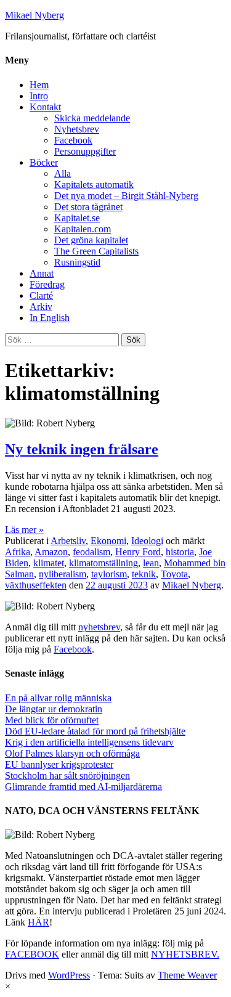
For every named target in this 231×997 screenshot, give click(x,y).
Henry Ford (138, 552)
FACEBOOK (32, 954)
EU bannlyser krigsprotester (59, 764)
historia (180, 552)
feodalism (91, 552)
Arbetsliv (68, 540)
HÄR (38, 922)
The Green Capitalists (96, 251)
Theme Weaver (187, 975)
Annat (42, 273)
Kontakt (45, 107)
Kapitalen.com (82, 229)
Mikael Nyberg (34, 15)
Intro (39, 96)
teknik (144, 574)
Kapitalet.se (77, 218)
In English (50, 317)
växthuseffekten (36, 585)
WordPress (69, 975)
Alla (62, 173)
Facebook (73, 140)
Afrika (17, 552)
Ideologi (147, 540)
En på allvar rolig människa (58, 698)
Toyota (174, 574)
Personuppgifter (85, 151)
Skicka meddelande (92, 118)
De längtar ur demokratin (53, 709)
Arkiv (41, 306)
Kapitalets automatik (94, 184)
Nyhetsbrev (76, 129)
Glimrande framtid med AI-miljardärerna (83, 786)
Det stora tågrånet (88, 206)
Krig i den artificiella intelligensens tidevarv (89, 742)
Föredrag (47, 284)
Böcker (44, 162)
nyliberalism (62, 574)
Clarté (41, 295)
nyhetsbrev (99, 627)
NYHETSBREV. (185, 954)
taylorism (109, 574)
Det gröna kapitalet (91, 240)
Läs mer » (24, 529)
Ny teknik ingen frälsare (81, 449)
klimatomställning (103, 563)
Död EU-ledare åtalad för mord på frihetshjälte (95, 731)
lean (151, 563)
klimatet (48, 563)
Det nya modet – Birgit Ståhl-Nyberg (126, 195)
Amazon (51, 552)
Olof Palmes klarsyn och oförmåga (72, 753)
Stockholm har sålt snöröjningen (67, 775)
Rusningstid (77, 262)
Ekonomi (108, 540)
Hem (39, 84)
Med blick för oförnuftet (52, 720)
